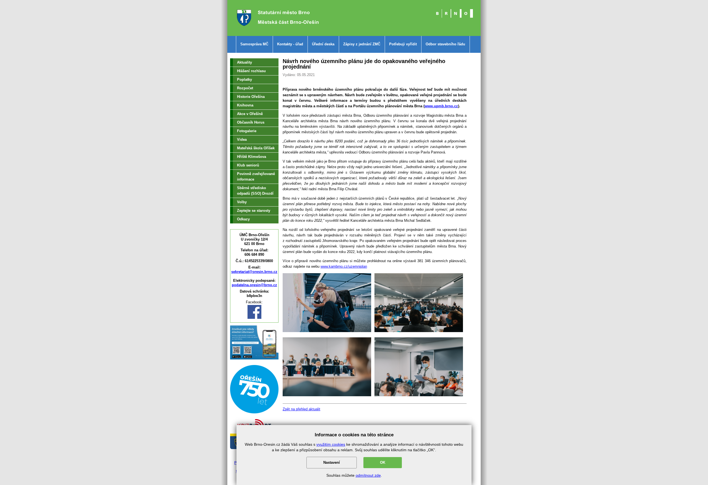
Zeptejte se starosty (253, 210)
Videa (242, 139)
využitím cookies (330, 444)
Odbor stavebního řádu (445, 44)
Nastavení (331, 462)
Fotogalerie (246, 131)
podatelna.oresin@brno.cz (254, 285)
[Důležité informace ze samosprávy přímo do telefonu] (254, 358)
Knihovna (245, 105)
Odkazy (243, 219)
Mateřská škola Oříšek (256, 148)
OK (382, 462)
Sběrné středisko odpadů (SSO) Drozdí (255, 190)
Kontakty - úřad (290, 44)
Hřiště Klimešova (251, 157)
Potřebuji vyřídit (403, 44)
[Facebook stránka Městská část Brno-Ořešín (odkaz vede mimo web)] (254, 318)
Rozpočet (245, 88)
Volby (242, 202)
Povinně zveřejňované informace (256, 176)
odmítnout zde (368, 475)
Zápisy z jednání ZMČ (361, 44)
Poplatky (244, 79)
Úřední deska (323, 44)
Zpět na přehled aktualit (301, 409)
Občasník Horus (250, 122)
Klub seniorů (248, 165)
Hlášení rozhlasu (251, 71)
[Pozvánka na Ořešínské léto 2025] (254, 412)
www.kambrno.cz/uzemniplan (344, 266)
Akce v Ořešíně (250, 114)
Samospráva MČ (254, 44)
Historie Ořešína (251, 97)
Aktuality (244, 62)
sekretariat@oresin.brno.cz (254, 272)
